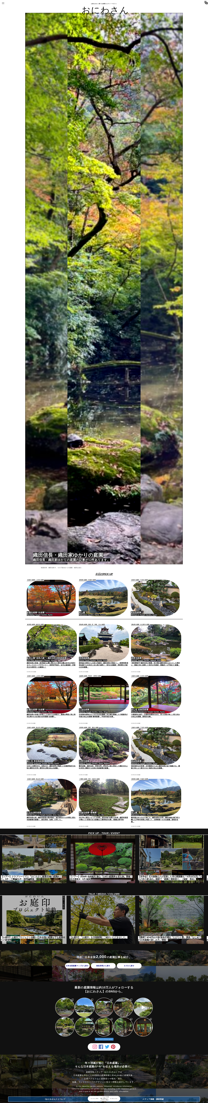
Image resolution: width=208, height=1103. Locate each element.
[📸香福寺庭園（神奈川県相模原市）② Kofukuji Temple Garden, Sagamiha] (65, 1026)
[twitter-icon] (107, 1046)
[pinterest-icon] (113, 1046)
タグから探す (129, 966)
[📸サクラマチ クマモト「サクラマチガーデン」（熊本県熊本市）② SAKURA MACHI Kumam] (65, 1007)
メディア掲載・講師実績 (153, 1099)
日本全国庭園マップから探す (77, 966)
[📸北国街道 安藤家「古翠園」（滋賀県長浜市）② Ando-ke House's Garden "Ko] (104, 1007)
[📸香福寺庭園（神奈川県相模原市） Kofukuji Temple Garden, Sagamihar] (84, 1026)
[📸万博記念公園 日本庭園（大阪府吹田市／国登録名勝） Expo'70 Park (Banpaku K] (143, 1007)
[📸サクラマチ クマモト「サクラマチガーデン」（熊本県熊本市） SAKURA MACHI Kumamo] (84, 1007)
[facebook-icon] (101, 1046)
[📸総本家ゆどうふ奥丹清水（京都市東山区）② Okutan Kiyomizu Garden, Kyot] (104, 1026)
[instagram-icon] (95, 1046)
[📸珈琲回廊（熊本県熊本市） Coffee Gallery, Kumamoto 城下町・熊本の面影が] (143, 1026)
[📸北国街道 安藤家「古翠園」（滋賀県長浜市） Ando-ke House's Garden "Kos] (123, 1007)
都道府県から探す (103, 966)
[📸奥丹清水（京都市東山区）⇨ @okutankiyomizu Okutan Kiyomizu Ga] (123, 1026)
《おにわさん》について (55, 1099)
